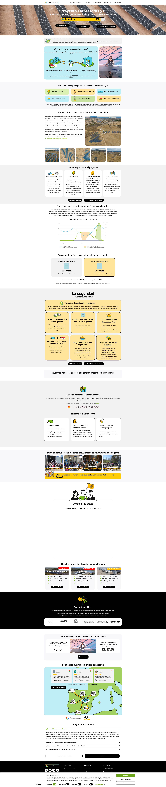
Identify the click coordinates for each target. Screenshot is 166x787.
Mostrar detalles (99, 784)
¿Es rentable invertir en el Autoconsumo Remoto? (61, 749)
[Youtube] (50, 770)
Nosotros (108, 2)
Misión (88, 2)
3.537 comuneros (76, 2)
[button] (62, 25)
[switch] (67, 784)
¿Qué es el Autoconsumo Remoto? (56, 729)
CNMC (97, 403)
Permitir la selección (126, 779)
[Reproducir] (110, 62)
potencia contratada (75, 75)
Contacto (118, 2)
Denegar (126, 782)
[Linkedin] (53, 770)
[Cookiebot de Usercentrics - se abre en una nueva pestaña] (38, 784)
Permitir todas (125, 775)
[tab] (83, 729)
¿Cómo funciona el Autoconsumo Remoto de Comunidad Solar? (65, 746)
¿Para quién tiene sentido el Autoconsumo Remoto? (62, 742)
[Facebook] (46, 770)
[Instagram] (57, 770)
